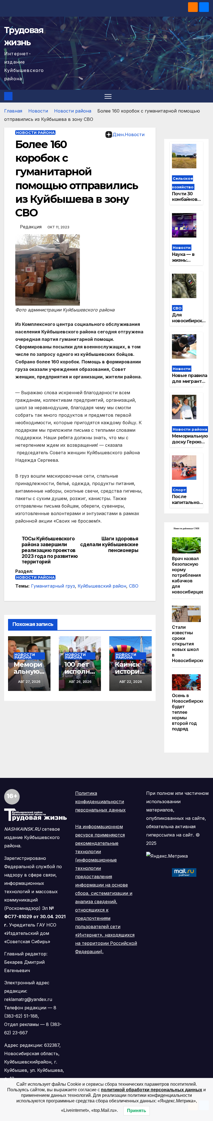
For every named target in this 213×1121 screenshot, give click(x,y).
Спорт (179, 490)
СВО (133, 586)
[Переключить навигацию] (108, 96)
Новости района (72, 111)
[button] (205, 96)
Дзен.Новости (128, 134)
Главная (13, 111)
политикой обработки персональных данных (151, 1089)
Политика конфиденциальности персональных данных (100, 801)
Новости (38, 111)
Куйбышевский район (102, 586)
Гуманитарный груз (53, 586)
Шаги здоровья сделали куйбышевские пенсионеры (109, 544)
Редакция (31, 226)
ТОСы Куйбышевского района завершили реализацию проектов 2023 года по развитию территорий (50, 550)
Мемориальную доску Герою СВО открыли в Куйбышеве (190, 444)
